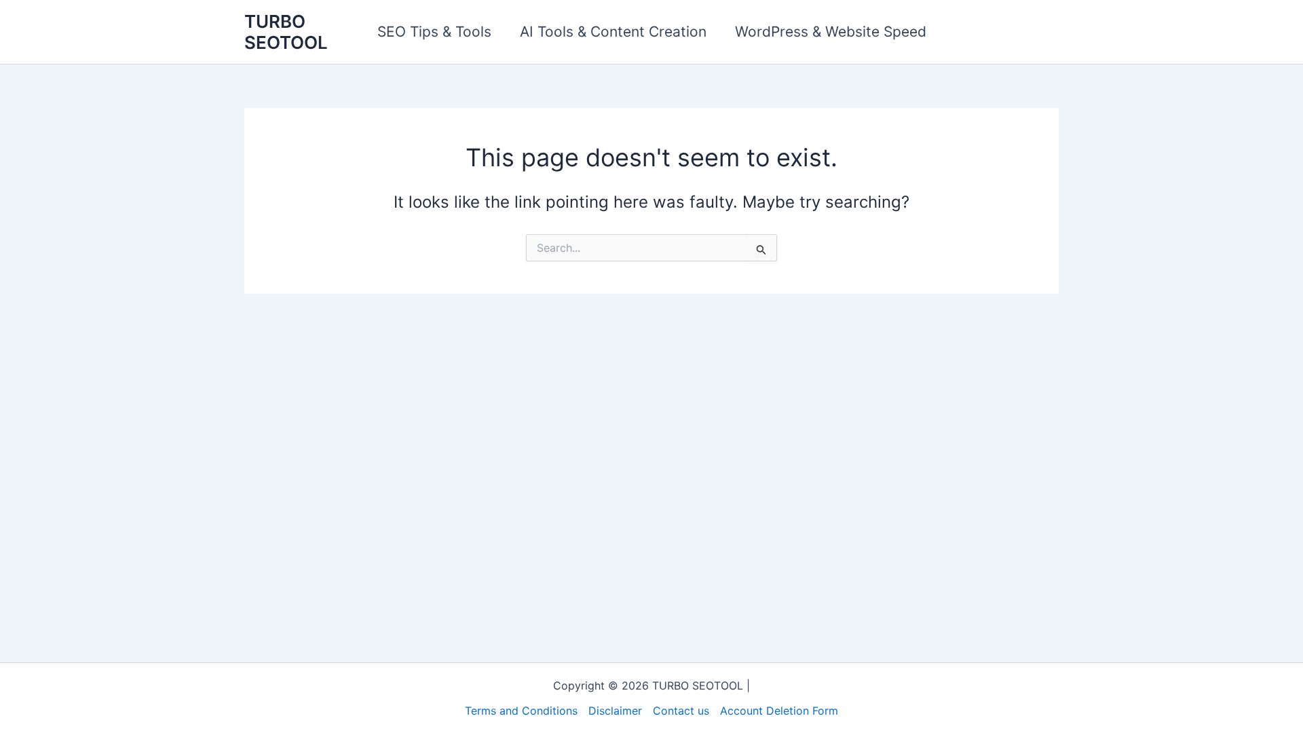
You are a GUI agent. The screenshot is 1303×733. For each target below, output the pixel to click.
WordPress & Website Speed (830, 31)
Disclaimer (615, 710)
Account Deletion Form (779, 710)
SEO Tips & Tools (434, 31)
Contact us (681, 710)
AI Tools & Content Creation (613, 31)
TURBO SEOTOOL (286, 32)
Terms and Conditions (521, 710)
